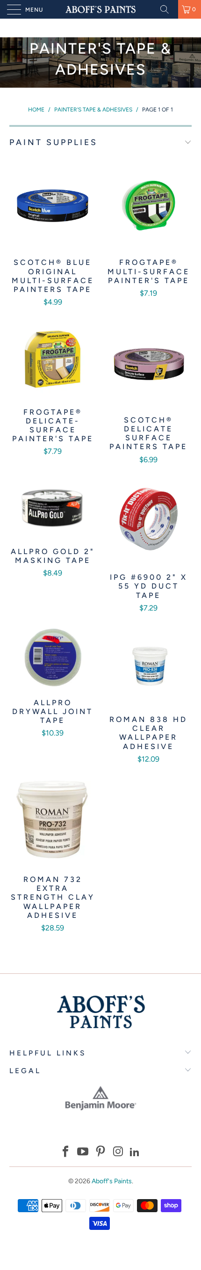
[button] (65, 1152)
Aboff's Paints (112, 1181)
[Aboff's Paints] (100, 9)
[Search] (167, 9)
